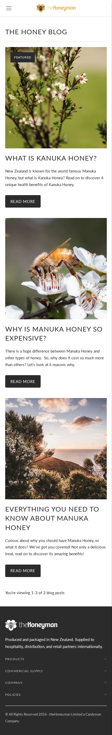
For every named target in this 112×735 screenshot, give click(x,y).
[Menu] (9, 8)
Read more (22, 201)
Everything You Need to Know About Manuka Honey (52, 518)
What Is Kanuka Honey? (51, 158)
